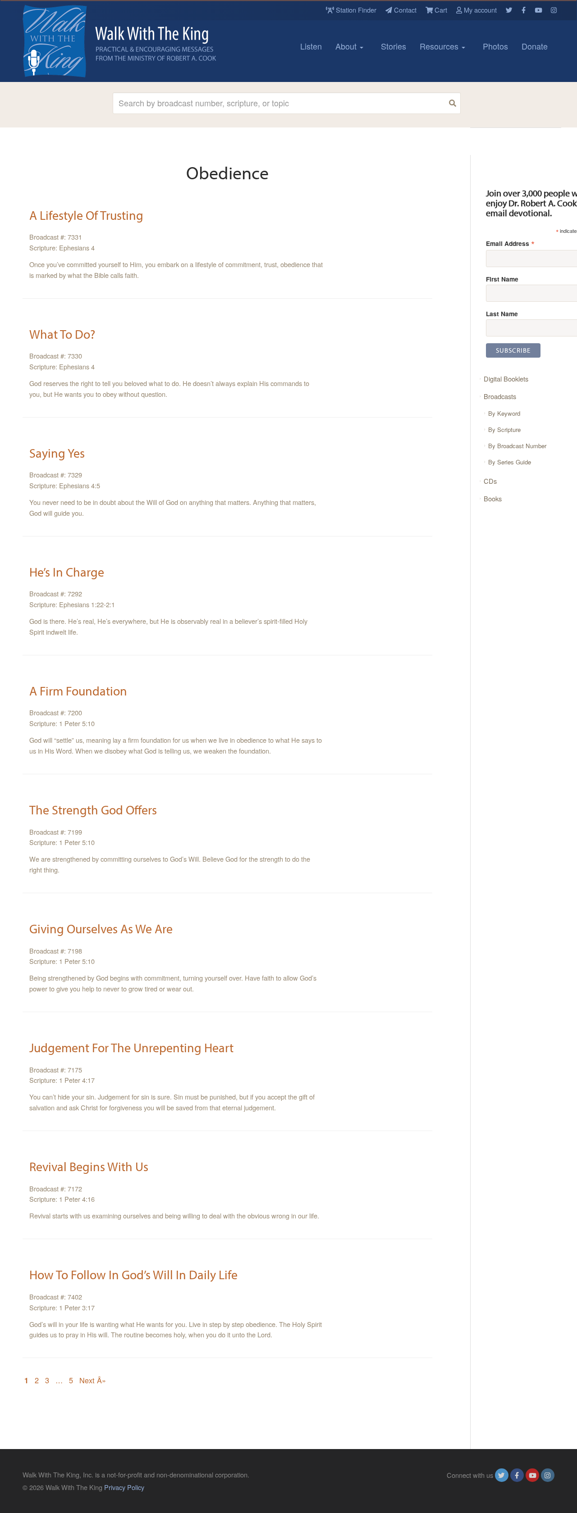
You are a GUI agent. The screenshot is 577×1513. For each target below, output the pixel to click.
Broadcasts (500, 396)
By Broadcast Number (517, 445)
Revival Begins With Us (88, 1166)
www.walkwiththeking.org (517, 1487)
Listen (311, 46)
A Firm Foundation (78, 691)
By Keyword (504, 413)
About (347, 46)
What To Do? (62, 334)
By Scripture (504, 429)
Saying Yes (57, 453)
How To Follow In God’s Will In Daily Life (133, 1274)
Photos (495, 46)
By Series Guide (509, 462)
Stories (393, 46)
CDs (490, 481)
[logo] (63, 41)
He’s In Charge (66, 572)
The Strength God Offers (93, 810)
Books (493, 498)
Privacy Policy (124, 1487)
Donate (535, 46)
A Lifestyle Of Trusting (86, 215)
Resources (440, 46)
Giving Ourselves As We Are (101, 928)
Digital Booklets (506, 378)
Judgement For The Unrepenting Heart (131, 1047)
